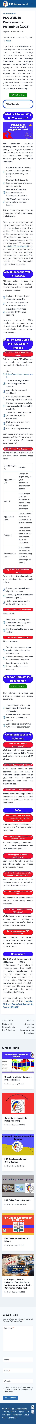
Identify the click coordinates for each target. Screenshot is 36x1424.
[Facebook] (32, 1407)
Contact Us (12, 1418)
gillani (7, 32)
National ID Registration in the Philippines (8, 1025)
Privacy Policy (10, 1412)
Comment (9, 1328)
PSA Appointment (9, 14)
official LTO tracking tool (17, 246)
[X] (32, 1411)
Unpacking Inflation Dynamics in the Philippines (27, 1026)
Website (7, 1381)
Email (7, 1370)
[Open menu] (32, 3)
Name (7, 1360)
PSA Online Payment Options (17, 1200)
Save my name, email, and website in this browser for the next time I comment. (19, 1389)
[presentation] (18, 1062)
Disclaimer (17, 1415)
